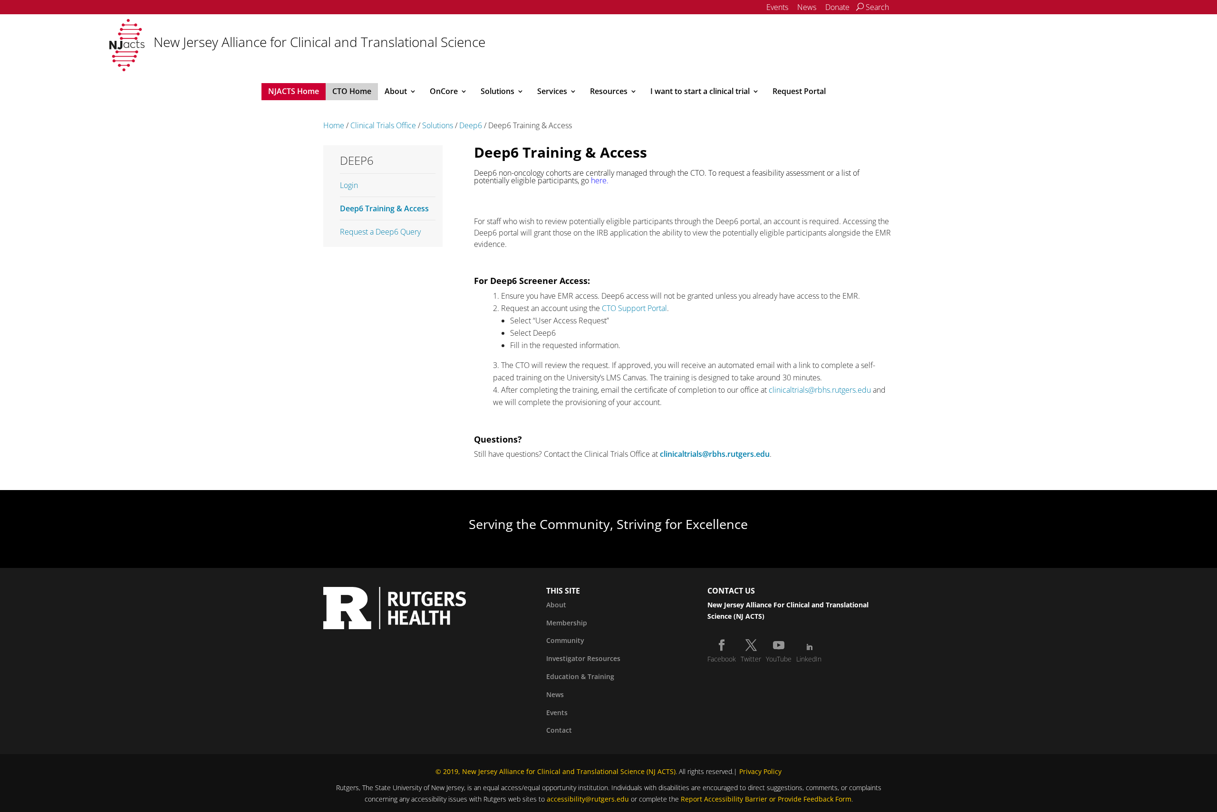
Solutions (497, 92)
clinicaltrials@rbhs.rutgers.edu (820, 390)
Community (565, 640)
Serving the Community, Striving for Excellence (608, 524)
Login (349, 185)
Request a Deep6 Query (380, 232)
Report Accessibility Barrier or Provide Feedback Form (766, 798)
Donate (837, 7)
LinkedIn (808, 658)
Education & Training (580, 676)
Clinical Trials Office (383, 125)
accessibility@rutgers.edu (588, 798)
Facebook (721, 658)
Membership (566, 622)
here (599, 180)
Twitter (751, 658)
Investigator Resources (583, 658)
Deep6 (470, 125)
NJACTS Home (293, 92)
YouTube (779, 658)
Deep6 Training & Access (384, 208)
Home (333, 125)
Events (777, 7)
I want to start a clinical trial (700, 92)
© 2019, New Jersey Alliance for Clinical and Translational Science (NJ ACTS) (555, 771)
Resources (609, 92)
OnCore (444, 92)
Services (552, 92)
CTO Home (351, 92)
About (396, 92)
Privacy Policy (760, 771)
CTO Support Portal (634, 308)
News (806, 7)
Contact (559, 730)
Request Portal (799, 92)
